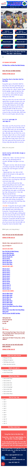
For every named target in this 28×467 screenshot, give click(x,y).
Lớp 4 (4, 406)
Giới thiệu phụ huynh (8, 362)
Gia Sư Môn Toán (7, 378)
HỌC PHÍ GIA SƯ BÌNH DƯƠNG (11, 71)
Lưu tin (4, 323)
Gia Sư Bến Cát (7, 260)
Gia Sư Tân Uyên (7, 262)
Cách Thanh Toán (8, 372)
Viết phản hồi (6, 318)
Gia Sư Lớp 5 (6, 276)
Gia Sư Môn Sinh (7, 391)
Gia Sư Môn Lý (7, 380)
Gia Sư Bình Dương (8, 253)
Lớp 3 (4, 404)
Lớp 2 (4, 401)
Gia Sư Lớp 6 (6, 278)
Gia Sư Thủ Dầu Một (8, 255)
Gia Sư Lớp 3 (6, 272)
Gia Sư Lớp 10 (6, 285)
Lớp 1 (4, 399)
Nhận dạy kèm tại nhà (9, 364)
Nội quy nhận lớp (7, 370)
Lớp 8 (4, 414)
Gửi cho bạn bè (7, 319)
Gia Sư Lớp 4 (6, 274)
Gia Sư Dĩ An (6, 258)
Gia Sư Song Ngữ (7, 387)
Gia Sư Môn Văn (7, 389)
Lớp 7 (4, 412)
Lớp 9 (4, 417)
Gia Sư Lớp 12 (6, 289)
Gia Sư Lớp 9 (6, 283)
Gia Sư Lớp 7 (6, 279)
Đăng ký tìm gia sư (8, 360)
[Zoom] (3, 57)
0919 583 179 (13, 119)
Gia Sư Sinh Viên (7, 264)
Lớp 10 (5, 419)
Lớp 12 (5, 423)
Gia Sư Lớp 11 (6, 287)
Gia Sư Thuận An (7, 257)
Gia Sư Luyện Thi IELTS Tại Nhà (11, 313)
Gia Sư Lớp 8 (6, 281)
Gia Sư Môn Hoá (7, 383)
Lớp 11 (5, 421)
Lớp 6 (4, 410)
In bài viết (5, 321)
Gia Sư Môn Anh (7, 385)
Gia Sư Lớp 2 (6, 270)
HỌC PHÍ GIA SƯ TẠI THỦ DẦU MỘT (12, 235)
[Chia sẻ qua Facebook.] (4, 328)
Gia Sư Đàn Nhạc (8, 393)
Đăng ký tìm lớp (7, 358)
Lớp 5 (4, 408)
